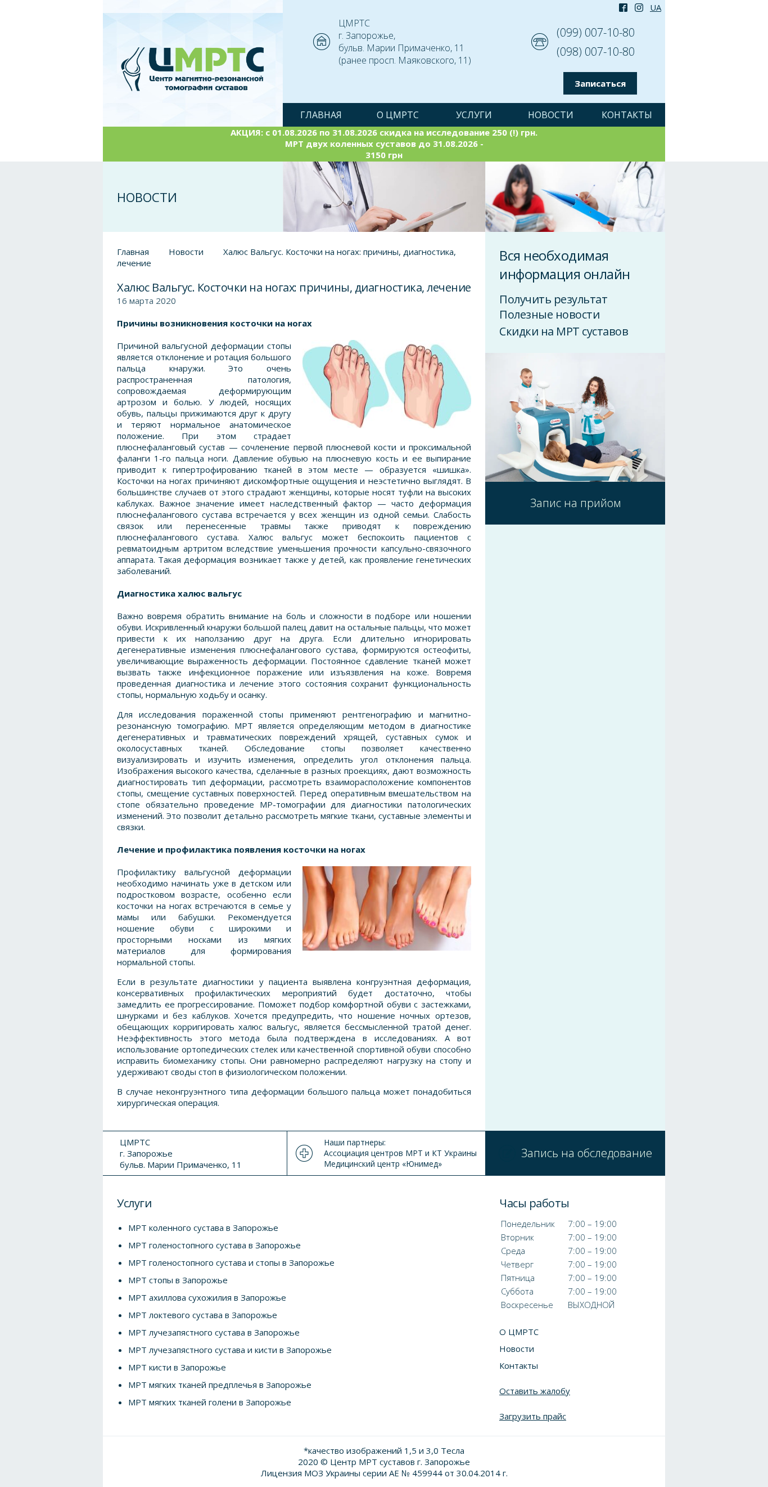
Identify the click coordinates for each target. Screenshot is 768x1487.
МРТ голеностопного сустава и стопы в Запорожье (231, 1262)
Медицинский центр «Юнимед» (383, 1163)
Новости (550, 115)
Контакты (627, 115)
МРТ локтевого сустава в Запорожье (202, 1314)
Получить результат (553, 299)
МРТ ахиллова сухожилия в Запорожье (207, 1297)
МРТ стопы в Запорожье (178, 1280)
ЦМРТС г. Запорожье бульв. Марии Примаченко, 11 (181, 1153)
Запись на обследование (586, 1153)
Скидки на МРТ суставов (563, 331)
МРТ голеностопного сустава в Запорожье (214, 1245)
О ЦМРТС (398, 115)
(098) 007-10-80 (596, 51)
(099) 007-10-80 (596, 32)
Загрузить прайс (532, 1416)
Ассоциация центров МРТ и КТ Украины (400, 1153)
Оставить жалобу (534, 1390)
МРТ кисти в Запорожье (177, 1367)
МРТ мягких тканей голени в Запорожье (209, 1402)
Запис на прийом (575, 502)
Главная (133, 251)
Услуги (474, 115)
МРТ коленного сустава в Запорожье (203, 1227)
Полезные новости (549, 314)
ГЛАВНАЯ (321, 115)
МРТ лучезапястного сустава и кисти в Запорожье (230, 1349)
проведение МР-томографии (265, 804)
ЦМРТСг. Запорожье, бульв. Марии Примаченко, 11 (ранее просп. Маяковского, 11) (404, 41)
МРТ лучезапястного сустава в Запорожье (214, 1332)
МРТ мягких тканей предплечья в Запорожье (219, 1384)
